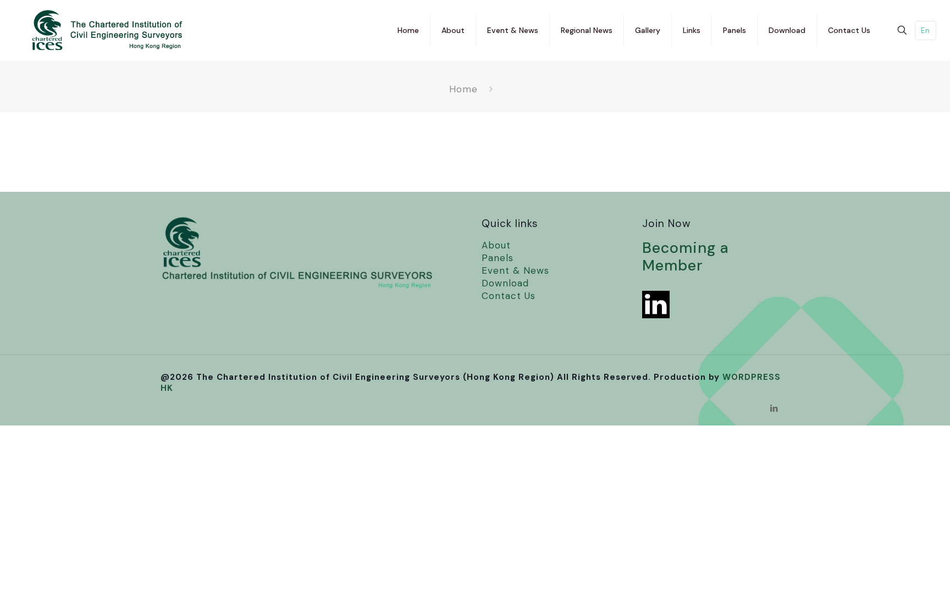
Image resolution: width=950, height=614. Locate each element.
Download (505, 283)
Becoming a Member (685, 256)
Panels (497, 258)
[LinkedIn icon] (774, 408)
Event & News (515, 270)
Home (463, 89)
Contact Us (508, 296)
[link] (656, 305)
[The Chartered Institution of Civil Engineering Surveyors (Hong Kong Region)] (97, 30)
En (925, 30)
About (496, 245)
